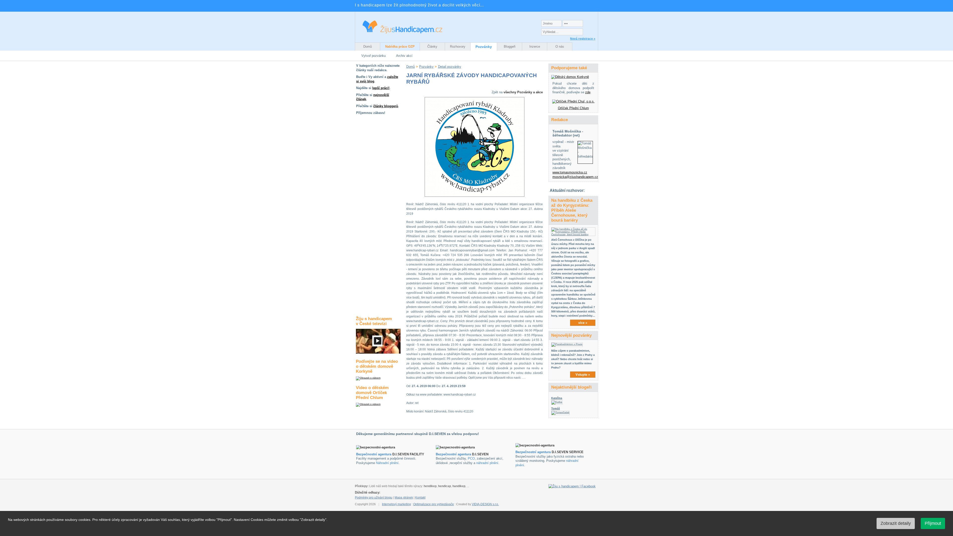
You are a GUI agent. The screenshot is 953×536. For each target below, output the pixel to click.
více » (582, 323)
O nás (559, 46)
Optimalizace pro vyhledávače (433, 504)
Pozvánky (484, 47)
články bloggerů (385, 106)
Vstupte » (583, 374)
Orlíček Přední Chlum (573, 108)
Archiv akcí (404, 56)
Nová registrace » (582, 38)
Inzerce (534, 46)
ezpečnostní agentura (454, 454)
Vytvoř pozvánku (373, 56)
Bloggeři (509, 46)
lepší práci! (380, 88)
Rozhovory (457, 46)
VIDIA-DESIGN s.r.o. (485, 504)
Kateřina (556, 398)
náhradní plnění (487, 463)
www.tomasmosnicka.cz (569, 172)
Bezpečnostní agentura (373, 454)
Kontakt (420, 497)
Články (432, 46)
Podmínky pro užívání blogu (373, 497)
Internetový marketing (396, 504)
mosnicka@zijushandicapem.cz (575, 177)
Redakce (559, 119)
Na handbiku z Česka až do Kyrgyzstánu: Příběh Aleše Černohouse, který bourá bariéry (571, 210)
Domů (367, 46)
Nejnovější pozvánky (571, 335)
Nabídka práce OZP (400, 46)
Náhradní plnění (387, 463)
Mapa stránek (404, 497)
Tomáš (555, 408)
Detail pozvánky (449, 66)
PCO (471, 458)
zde (587, 92)
